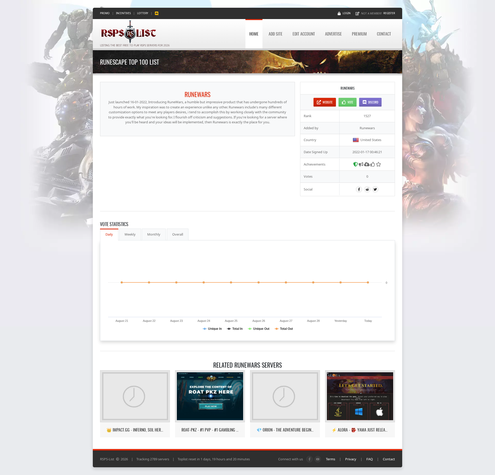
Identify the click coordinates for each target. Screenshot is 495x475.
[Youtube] (318, 459)
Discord (373, 102)
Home (254, 34)
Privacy (350, 459)
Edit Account (304, 34)
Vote (350, 102)
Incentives (123, 13)
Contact (384, 34)
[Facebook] (359, 189)
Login (347, 13)
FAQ (369, 459)
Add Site (276, 34)
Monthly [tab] (153, 234)
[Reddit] (367, 189)
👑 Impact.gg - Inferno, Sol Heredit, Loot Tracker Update (134, 429)
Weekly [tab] (130, 234)
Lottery (142, 13)
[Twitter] (375, 189)
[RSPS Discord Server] (157, 13)
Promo (105, 13)
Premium (359, 34)
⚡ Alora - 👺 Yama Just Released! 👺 (360, 429)
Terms (330, 459)
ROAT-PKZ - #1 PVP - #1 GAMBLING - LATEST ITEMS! (210, 429)
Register (389, 13)
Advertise (333, 34)
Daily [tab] (109, 234)
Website (328, 102)
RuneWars (197, 94)
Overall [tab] (177, 234)
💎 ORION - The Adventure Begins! (285, 429)
